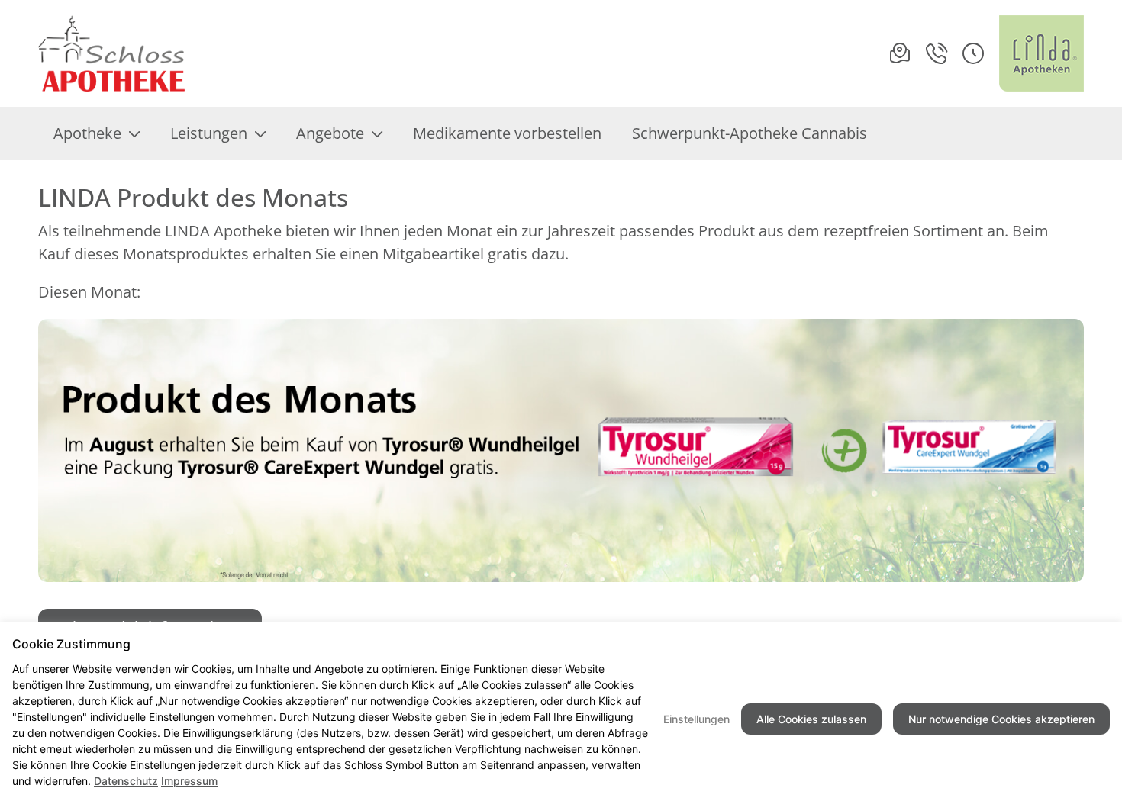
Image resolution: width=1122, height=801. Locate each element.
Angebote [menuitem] (330, 133)
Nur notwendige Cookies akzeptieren (1001, 719)
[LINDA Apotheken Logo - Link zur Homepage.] (1041, 53)
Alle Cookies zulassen (811, 719)
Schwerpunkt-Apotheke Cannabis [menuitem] (749, 133)
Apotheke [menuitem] (87, 133)
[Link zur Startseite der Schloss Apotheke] (117, 53)
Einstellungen (696, 719)
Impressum (189, 780)
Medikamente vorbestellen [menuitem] (507, 133)
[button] (973, 53)
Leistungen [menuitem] (208, 133)
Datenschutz (126, 780)
